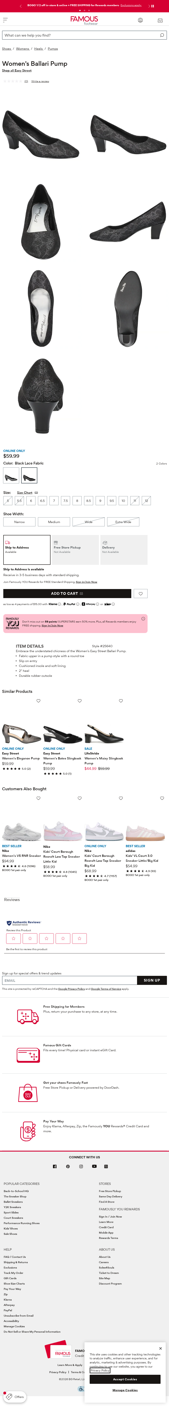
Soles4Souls (106, 1267)
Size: (7, 492)
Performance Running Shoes (22, 1223)
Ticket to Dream (109, 1272)
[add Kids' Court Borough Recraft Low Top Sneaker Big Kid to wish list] (121, 798)
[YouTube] (94, 1168)
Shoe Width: (13, 514)
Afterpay (9, 1305)
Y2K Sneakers (12, 1207)
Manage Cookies (14, 1326)
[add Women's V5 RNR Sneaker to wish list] (38, 798)
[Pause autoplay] (152, 6)
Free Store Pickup (110, 1191)
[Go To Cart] (160, 20)
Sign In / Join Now (110, 1216)
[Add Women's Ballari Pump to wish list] (141, 593)
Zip (6, 1294)
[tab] (80, 10)
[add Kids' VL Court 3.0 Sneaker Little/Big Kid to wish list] (162, 798)
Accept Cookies (125, 1379)
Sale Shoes (10, 1233)
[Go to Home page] (84, 20)
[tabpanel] (84, 4)
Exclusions (10, 1267)
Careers (104, 1262)
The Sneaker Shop (15, 1196)
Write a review (40, 81)
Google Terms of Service (106, 988)
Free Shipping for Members (63, 1007)
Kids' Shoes (11, 1228)
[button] (131, 5)
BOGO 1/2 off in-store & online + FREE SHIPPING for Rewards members (73, 5)
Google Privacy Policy (71, 988)
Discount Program (110, 1283)
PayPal (8, 1310)
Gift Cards (10, 1278)
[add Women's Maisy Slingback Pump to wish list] (121, 701)
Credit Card (106, 1227)
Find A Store (106, 1201)
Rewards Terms (108, 1238)
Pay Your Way (53, 1121)
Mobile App (106, 1232)
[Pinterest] (68, 1168)
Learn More (106, 1221)
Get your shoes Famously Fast (65, 1083)
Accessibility (11, 1321)
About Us (104, 1256)
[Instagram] (81, 1168)
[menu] (5, 22)
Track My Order (13, 1272)
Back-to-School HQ (16, 1191)
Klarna (8, 1299)
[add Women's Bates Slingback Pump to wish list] (79, 701)
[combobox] (84, 35)
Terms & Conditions (83, 1372)
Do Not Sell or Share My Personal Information (32, 1331)
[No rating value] (14, 81)
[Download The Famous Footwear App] (106, 1167)
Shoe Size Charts (14, 1283)
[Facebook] (55, 1168)
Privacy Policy (57, 1372)
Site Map (104, 1278)
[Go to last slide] (20, 6)
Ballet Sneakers (13, 1201)
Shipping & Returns (16, 1262)
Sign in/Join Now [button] (86, 581)
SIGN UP (152, 980)
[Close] (160, 1348)
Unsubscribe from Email (18, 1315)
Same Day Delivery (110, 1196)
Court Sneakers (13, 1217)
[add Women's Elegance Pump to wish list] (38, 701)
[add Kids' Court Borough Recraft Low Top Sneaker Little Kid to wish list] (79, 798)
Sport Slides (11, 1212)
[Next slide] (149, 6)
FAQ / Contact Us (15, 1256)
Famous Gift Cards (57, 1045)
